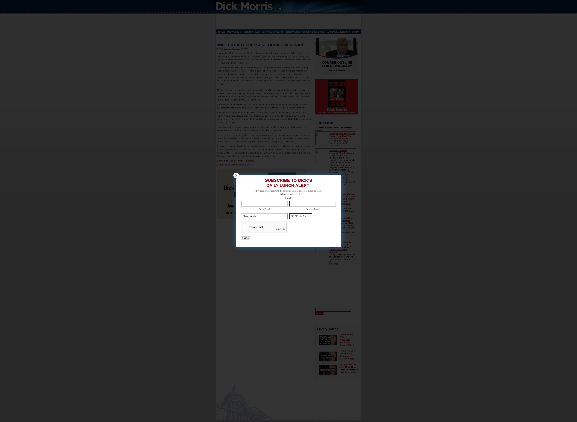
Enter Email (264, 209)
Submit (245, 238)
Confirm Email (313, 209)
